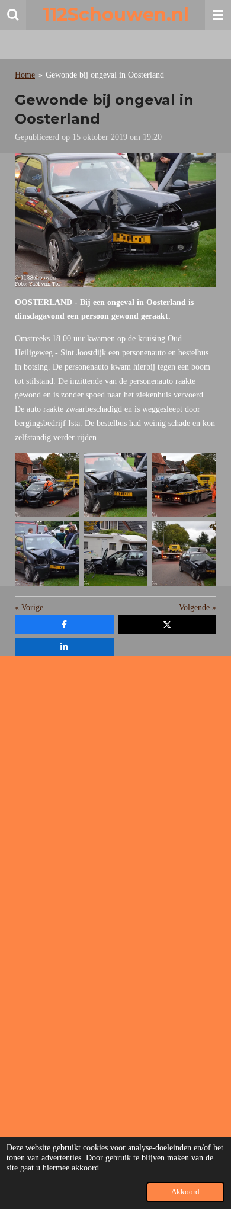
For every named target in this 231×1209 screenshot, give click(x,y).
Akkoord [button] (185, 1192)
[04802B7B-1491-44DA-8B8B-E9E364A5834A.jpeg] (47, 553)
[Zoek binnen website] (13, 15)
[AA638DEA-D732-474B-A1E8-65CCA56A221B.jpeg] (184, 553)
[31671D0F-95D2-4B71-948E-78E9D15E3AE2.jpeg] (47, 485)
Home (25, 74)
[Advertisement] (115, 780)
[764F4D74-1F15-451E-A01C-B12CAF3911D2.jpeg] (115, 485)
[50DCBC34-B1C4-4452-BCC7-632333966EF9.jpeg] (184, 485)
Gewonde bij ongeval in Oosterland (105, 74)
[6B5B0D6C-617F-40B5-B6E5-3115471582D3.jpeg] (115, 553)
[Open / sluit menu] (218, 15)
